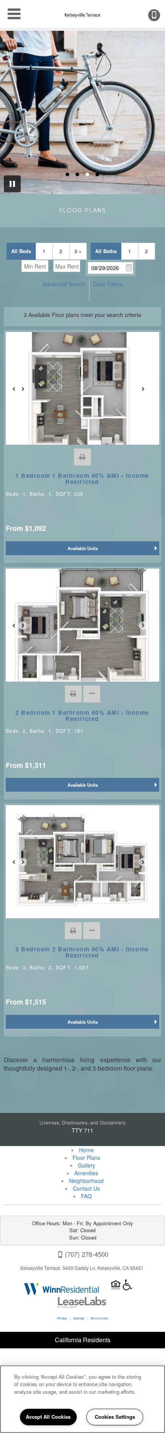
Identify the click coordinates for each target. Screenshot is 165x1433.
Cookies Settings (115, 1416)
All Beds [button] (21, 251)
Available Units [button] (83, 548)
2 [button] (60, 251)
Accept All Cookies (48, 1416)
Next (147, 392)
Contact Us (86, 1188)
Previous (18, 392)
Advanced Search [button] (64, 284)
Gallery (86, 1165)
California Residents (83, 1339)
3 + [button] (78, 251)
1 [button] (44, 251)
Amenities (86, 1173)
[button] (82, 457)
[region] (82, 1399)
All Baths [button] (106, 251)
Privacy (62, 1318)
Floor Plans (86, 1157)
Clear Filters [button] (107, 284)
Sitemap (78, 1318)
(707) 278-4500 (159, 15)
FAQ (86, 1196)
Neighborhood (86, 1180)
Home (86, 1150)
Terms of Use (99, 1318)
